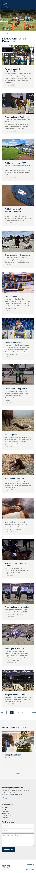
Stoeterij (5, 808)
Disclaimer (30, 864)
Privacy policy (29, 869)
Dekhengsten (6, 816)
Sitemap (31, 867)
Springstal (5, 814)
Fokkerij (4, 810)
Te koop (5, 818)
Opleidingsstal (6, 812)
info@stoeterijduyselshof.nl (13, 795)
